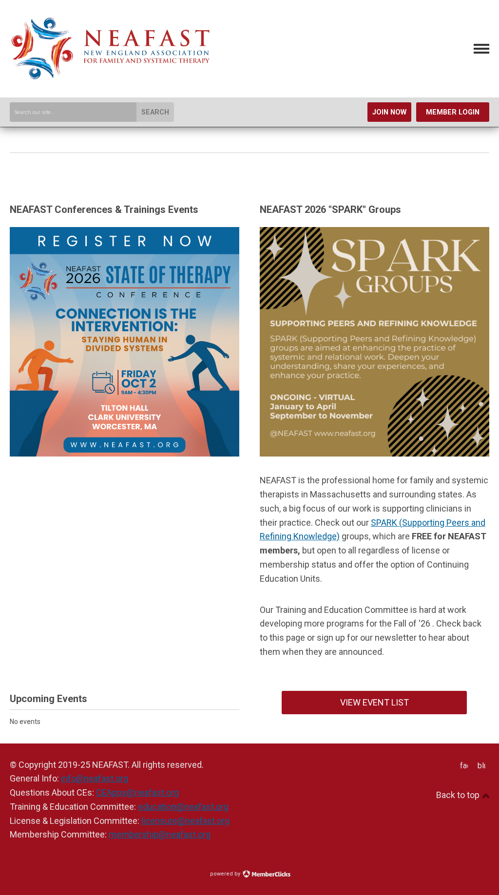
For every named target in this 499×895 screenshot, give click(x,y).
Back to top (458, 795)
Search (155, 112)
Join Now (389, 112)
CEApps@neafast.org (137, 792)
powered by (226, 874)
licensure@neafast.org (185, 821)
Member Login (453, 112)
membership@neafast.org (160, 834)
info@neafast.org (94, 778)
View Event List (374, 702)
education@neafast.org (183, 806)
